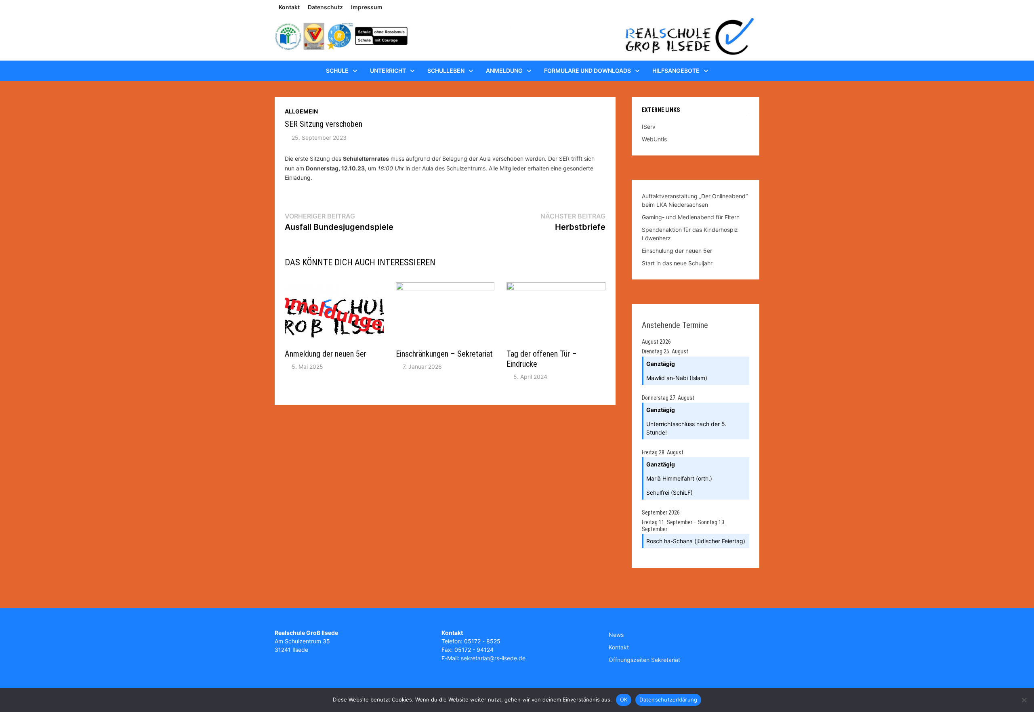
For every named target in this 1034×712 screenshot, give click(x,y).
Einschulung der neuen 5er (677, 250)
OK (624, 699)
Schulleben (445, 70)
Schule (337, 70)
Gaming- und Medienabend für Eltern (691, 217)
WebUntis (654, 139)
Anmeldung (504, 70)
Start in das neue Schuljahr (677, 263)
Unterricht (388, 70)
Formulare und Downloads (587, 70)
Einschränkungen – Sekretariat (444, 354)
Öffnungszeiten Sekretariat (644, 659)
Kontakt (289, 7)
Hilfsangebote (676, 70)
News (616, 634)
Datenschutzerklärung (668, 699)
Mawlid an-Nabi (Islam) (676, 377)
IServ (649, 126)
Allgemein (301, 111)
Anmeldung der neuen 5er (325, 354)
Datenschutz (325, 7)
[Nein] (1024, 700)
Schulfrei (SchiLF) (669, 492)
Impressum (366, 7)
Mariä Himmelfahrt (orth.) (679, 478)
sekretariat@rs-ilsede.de (493, 658)
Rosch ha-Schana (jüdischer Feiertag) (695, 541)
